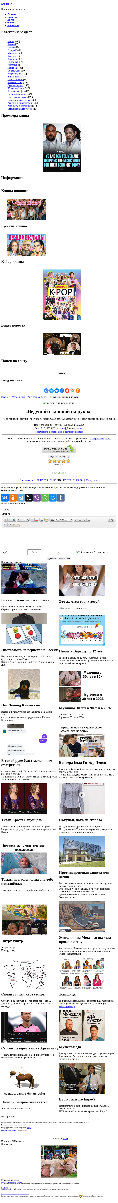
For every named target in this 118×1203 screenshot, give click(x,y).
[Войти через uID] (46, 390)
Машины (12, 53)
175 (54, 480)
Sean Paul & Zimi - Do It (8, 1188)
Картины (12, 56)
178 (69, 480)
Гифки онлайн (15, 79)
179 (73, 480)
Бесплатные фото (17, 91)
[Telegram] (21, 498)
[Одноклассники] (13, 498)
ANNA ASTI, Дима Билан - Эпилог (11, 1182)
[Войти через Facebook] (62, 390)
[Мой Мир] (53, 498)
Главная (5, 397)
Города (11, 50)
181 (82, 480)
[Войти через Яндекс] (67, 390)
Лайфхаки (13, 67)
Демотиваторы (15, 85)
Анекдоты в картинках (20, 106)
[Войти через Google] (72, 390)
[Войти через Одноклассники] (78, 390)
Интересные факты (18, 97)
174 (50, 480)
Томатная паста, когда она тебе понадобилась (15, 1194)
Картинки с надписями (20, 103)
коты (62, 428)
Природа (12, 62)
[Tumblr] (61, 498)
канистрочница (67, 1006)
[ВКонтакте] (5, 498)
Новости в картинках (19, 100)
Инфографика (15, 73)
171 (37, 480)
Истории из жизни (17, 94)
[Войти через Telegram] (51, 390)
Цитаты (12, 47)
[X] (29, 498)
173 (46, 480)
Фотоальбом (18, 397)
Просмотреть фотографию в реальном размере (59, 431)
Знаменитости (15, 82)
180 (77, 480)
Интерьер (13, 65)
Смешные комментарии (20, 108)
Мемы (11, 41)
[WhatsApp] (45, 498)
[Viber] (37, 498)
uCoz (65, 1138)
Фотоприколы (15, 76)
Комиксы (12, 59)
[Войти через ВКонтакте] (56, 390)
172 (41, 480)
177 (65, 480)
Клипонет (6, 3)
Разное (11, 44)
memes (80, 428)
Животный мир (16, 88)
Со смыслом (14, 70)
